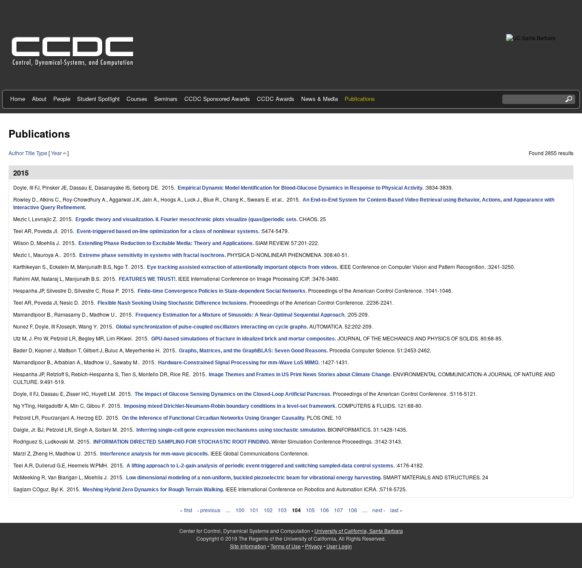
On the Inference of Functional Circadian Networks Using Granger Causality (213, 418)
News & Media (319, 99)
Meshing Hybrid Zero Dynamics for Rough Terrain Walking (153, 490)
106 (324, 509)
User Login (339, 546)
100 (240, 509)
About (39, 99)
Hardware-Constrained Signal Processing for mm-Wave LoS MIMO (238, 363)
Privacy (313, 546)
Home (17, 99)
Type (41, 152)
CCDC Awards (275, 99)
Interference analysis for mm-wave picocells (154, 454)
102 (268, 509)
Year (56, 152)
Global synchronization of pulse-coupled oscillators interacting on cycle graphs (211, 327)
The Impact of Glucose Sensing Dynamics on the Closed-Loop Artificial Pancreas (232, 394)
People (61, 99)
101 (254, 509)
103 (282, 509)
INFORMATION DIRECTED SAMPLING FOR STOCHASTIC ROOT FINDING (181, 442)
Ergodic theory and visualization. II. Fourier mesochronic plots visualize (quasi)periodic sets (186, 219)
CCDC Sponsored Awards (217, 99)
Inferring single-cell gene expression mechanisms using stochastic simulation (230, 430)
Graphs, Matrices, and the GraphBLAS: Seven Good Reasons (253, 351)
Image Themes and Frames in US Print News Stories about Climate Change (299, 375)
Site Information (248, 546)
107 (338, 509)
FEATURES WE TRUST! (147, 279)
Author (16, 152)
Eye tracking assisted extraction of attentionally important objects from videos (242, 267)
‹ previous (208, 509)
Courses (137, 99)
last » (396, 509)
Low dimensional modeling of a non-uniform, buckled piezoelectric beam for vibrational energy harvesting (253, 478)
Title (30, 152)
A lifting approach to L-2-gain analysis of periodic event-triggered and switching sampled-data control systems (260, 466)
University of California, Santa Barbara (358, 530)
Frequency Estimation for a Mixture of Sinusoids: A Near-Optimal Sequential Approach (239, 315)
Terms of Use (286, 546)
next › (378, 509)
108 (352, 509)
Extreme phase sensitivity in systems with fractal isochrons (152, 255)
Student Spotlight (98, 99)
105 (310, 509)
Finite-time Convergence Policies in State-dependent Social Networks (221, 291)
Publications (360, 99)
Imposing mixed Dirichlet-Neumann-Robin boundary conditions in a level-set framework (229, 406)
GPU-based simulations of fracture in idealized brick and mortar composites (243, 339)
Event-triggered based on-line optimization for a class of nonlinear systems (167, 231)
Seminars (166, 99)
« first (186, 509)
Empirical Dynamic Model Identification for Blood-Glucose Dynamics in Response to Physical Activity (300, 188)
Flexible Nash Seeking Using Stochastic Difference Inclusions (172, 303)
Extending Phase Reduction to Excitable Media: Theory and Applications (165, 243)
